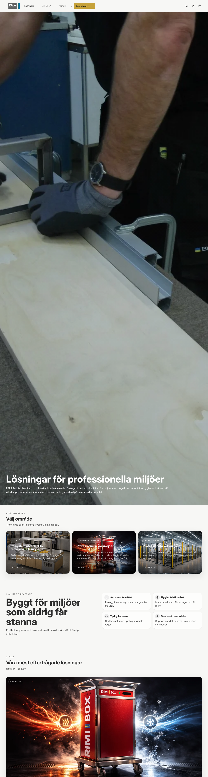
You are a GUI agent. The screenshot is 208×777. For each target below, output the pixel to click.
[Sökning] (186, 6)
